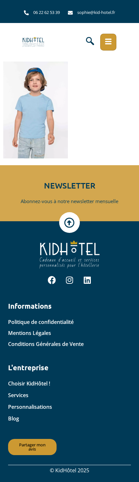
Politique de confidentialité (41, 322)
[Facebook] (52, 280)
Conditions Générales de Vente (46, 344)
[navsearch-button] (90, 42)
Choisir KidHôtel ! (29, 383)
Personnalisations (30, 406)
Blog (13, 418)
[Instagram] (69, 280)
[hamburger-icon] (108, 42)
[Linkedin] (87, 280)
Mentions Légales (29, 333)
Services (18, 395)
